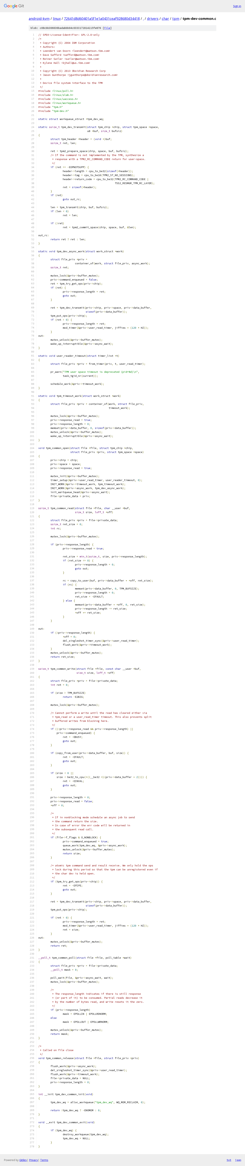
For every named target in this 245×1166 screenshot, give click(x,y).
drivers (152, 18)
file (107, 28)
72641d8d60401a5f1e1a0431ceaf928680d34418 (102, 18)
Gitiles (23, 1160)
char (165, 18)
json (238, 1160)
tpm (175, 18)
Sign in (237, 6)
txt (229, 1160)
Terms (44, 1160)
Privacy (33, 1160)
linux (57, 18)
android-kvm (39, 18)
